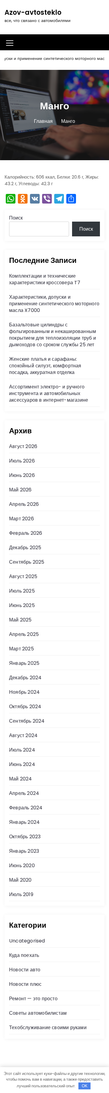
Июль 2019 (21, 894)
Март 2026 (21, 518)
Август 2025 (23, 576)
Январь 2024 (24, 822)
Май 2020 (20, 880)
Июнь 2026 (22, 475)
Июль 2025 (22, 590)
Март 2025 (21, 648)
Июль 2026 (22, 460)
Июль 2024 (22, 749)
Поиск (16, 217)
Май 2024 (20, 778)
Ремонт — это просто (33, 998)
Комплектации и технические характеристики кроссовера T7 (45, 279)
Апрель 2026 (24, 504)
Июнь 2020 (22, 865)
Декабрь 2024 (25, 677)
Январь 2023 (24, 851)
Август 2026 (23, 446)
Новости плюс (25, 984)
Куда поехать (24, 955)
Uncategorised (27, 940)
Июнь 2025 (22, 605)
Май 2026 (20, 489)
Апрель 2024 (24, 793)
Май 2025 (20, 619)
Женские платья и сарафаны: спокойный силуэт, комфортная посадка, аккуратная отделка (45, 366)
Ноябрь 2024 (24, 692)
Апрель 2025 (24, 634)
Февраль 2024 (25, 807)
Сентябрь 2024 (27, 721)
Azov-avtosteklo (33, 12)
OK (85, 1086)
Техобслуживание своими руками (48, 1027)
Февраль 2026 (25, 533)
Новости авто (24, 969)
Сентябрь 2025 (27, 562)
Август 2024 (23, 735)
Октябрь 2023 (25, 836)
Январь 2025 (24, 663)
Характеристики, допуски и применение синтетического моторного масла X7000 (54, 304)
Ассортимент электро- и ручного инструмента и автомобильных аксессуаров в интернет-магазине (48, 393)
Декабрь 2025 (25, 547)
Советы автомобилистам (38, 1013)
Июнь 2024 (22, 764)
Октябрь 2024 (25, 706)
